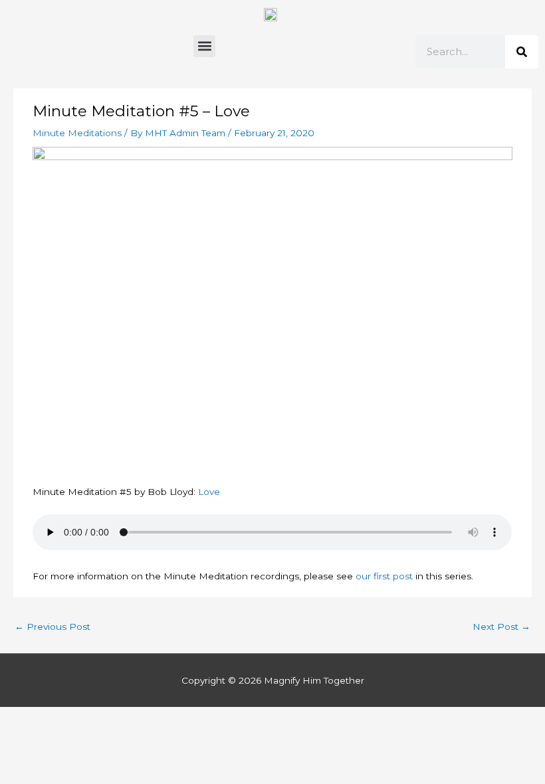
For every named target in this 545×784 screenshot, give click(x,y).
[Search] (521, 51)
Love (209, 491)
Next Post (501, 626)
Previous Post (52, 626)
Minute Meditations (77, 133)
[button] (204, 46)
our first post (384, 576)
